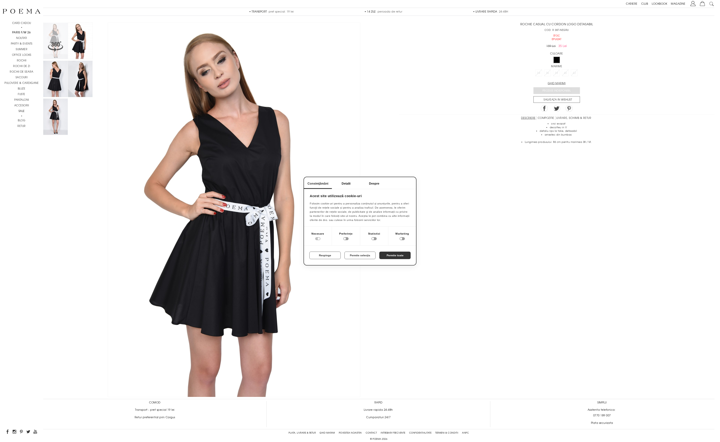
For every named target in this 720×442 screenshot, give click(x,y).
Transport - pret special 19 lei (155, 409)
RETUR (21, 125)
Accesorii (21, 105)
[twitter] (28, 432)
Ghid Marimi (327, 433)
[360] (55, 41)
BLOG (21, 120)
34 (538, 73)
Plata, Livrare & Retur (302, 433)
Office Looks (21, 54)
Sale (22, 111)
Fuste (21, 94)
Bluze (22, 88)
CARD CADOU (21, 23)
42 (574, 73)
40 (565, 73)
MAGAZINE (678, 3)
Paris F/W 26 (21, 32)
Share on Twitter (556, 108)
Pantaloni (21, 99)
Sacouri (22, 77)
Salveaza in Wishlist (558, 99)
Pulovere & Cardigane (21, 82)
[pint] (21, 432)
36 (547, 73)
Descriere (528, 117)
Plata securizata (602, 422)
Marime (556, 66)
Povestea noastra (350, 433)
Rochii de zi (21, 66)
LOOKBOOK (659, 3)
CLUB (644, 3)
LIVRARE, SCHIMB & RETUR (573, 117)
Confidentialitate (420, 433)
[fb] (7, 432)
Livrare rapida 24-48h (378, 409)
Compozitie (546, 117)
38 (556, 73)
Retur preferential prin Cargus (155, 417)
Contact (371, 433)
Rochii (21, 60)
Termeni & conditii (446, 433)
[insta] (14, 432)
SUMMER (21, 49)
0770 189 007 (602, 415)
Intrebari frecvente (393, 433)
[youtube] (35, 432)
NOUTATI (21, 38)
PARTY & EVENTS (21, 43)
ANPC (465, 433)
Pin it (569, 108)
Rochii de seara (21, 71)
